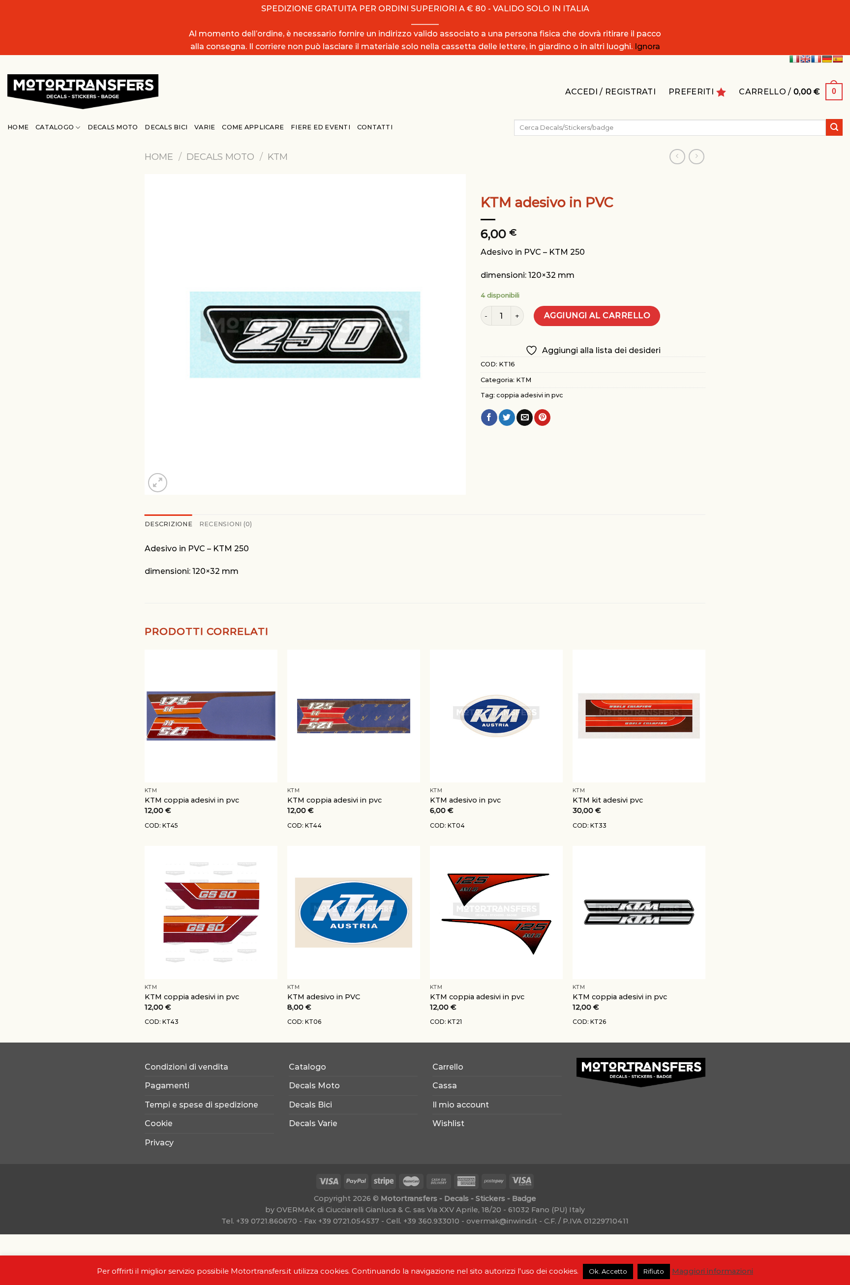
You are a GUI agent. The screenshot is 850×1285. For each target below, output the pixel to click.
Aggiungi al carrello (597, 315)
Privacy (159, 1142)
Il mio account (460, 1104)
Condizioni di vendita (186, 1067)
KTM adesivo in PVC (323, 996)
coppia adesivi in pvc (529, 395)
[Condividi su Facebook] (489, 417)
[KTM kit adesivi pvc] (639, 716)
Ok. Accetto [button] (608, 1271)
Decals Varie (313, 1123)
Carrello (447, 1067)
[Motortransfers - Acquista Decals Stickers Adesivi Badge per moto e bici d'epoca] (82, 92)
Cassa (444, 1085)
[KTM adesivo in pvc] (496, 716)
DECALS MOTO (220, 156)
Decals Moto (113, 127)
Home (18, 127)
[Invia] (834, 127)
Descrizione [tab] (168, 524)
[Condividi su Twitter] (507, 417)
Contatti (375, 127)
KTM (278, 156)
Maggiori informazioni (712, 1271)
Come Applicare (253, 127)
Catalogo (54, 127)
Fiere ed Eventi (320, 127)
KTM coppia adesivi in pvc (192, 800)
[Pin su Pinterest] (542, 417)
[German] (827, 59)
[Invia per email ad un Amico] (524, 417)
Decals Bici (166, 127)
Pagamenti (167, 1085)
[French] (816, 59)
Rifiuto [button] (653, 1271)
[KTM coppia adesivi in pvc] (211, 716)
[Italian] (794, 59)
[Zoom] (157, 482)
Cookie (159, 1123)
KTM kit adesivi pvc (608, 800)
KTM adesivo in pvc (465, 800)
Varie (204, 127)
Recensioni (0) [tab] (225, 524)
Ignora (647, 46)
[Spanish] (838, 59)
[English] (805, 59)
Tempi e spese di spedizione (201, 1104)
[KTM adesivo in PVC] (353, 912)
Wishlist (448, 1123)
